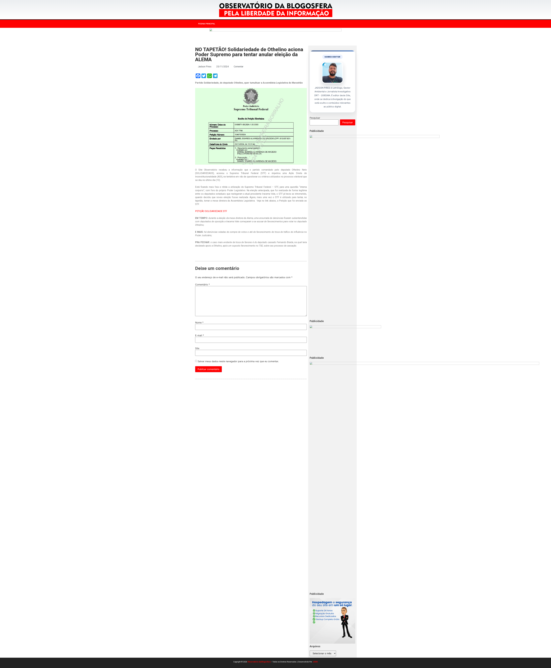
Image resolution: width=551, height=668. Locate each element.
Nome (199, 322)
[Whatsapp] (339, 24)
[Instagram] (327, 24)
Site (197, 348)
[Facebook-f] (322, 24)
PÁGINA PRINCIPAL (206, 24)
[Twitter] (333, 24)
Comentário (202, 284)
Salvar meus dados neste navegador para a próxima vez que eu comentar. (238, 361)
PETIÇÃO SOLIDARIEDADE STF (211, 211)
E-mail (199, 335)
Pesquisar (315, 118)
